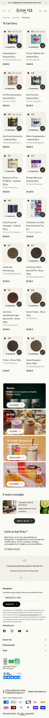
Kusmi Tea (6, 17)
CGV (18, 713)
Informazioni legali (9, 713)
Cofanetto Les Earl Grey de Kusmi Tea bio (35, 225)
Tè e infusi (15, 17)
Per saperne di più (12, 549)
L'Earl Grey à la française (12, 225)
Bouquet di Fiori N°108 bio (11, 181)
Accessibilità (29, 713)
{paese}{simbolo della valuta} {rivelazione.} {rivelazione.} (24, 691)
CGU (22, 713)
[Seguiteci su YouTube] (19, 631)
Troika (12, 360)
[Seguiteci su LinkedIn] (27, 631)
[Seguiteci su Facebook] (4, 631)
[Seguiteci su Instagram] (12, 631)
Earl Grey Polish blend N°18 (35, 270)
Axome (19, 698)
